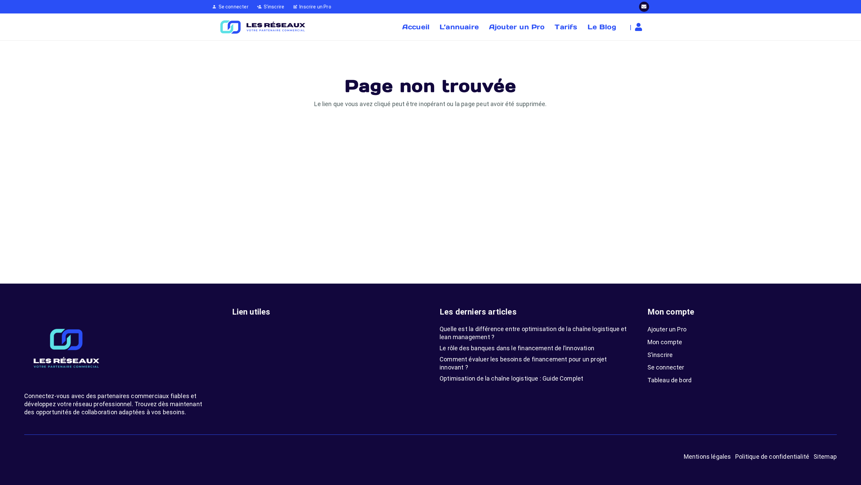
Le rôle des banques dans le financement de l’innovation (517, 348)
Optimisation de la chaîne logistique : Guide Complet (511, 378)
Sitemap (825, 456)
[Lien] (640, 27)
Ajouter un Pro (667, 329)
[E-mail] (644, 7)
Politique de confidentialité (772, 456)
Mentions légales (707, 456)
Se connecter (665, 367)
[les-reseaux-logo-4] (262, 27)
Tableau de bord (669, 380)
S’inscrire (660, 354)
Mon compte (664, 342)
